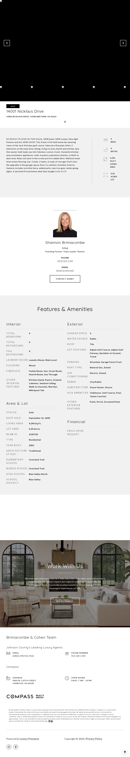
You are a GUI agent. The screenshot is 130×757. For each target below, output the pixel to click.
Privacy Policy (94, 738)
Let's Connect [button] (65, 601)
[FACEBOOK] (15, 746)
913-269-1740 (78, 656)
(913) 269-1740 (65, 261)
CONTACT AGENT (65, 279)
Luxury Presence (29, 738)
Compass (100, 710)
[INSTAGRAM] (8, 746)
